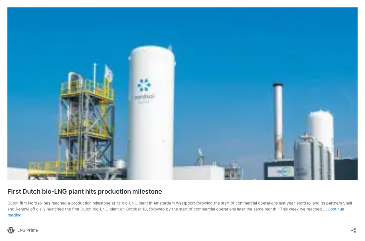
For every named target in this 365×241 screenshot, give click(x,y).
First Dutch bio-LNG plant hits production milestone (84, 191)
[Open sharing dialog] (354, 228)
